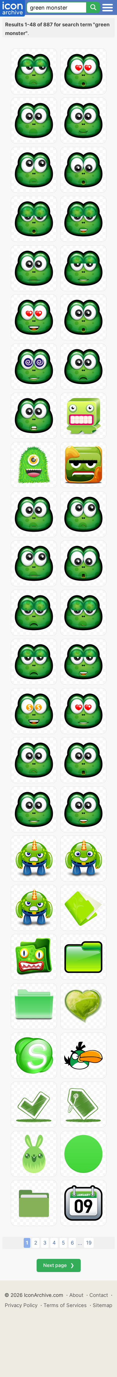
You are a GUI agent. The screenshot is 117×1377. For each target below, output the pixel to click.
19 (89, 1243)
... (80, 1243)
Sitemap (102, 1305)
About (76, 1295)
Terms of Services (65, 1305)
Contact (98, 1295)
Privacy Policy (21, 1305)
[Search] (93, 7)
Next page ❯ (58, 1265)
